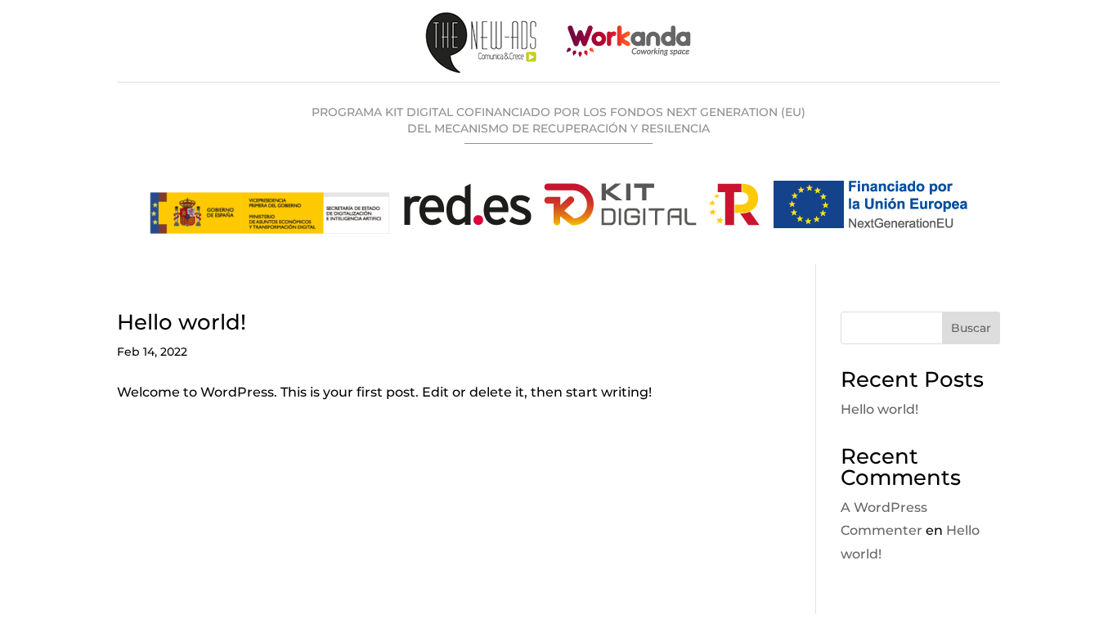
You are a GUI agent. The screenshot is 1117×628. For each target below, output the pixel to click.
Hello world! (181, 322)
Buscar (971, 328)
